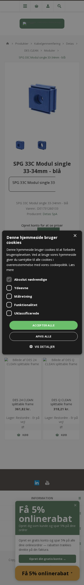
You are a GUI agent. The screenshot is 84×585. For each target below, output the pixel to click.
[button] (42, 346)
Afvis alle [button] (43, 336)
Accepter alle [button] (43, 325)
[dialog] (42, 292)
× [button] (74, 235)
